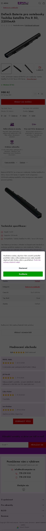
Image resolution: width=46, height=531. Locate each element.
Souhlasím (23, 274)
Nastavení (23, 268)
